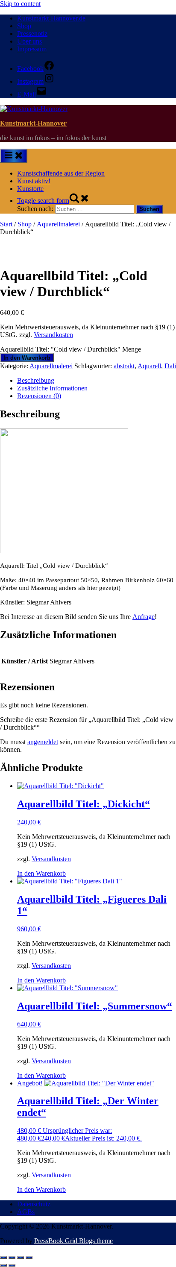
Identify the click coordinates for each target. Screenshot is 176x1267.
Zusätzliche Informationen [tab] (52, 388)
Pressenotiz (32, 33)
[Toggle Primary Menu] (13, 156)
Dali (170, 366)
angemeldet (42, 741)
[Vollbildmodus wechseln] (12, 1257)
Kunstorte (30, 188)
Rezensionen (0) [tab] (39, 395)
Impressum (32, 49)
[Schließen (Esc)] (29, 1257)
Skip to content (20, 3)
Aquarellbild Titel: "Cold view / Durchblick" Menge (70, 349)
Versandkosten (53, 334)
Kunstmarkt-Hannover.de (51, 18)
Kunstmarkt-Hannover (33, 123)
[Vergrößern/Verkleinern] (3, 1257)
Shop (24, 25)
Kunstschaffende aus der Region (61, 173)
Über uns (29, 41)
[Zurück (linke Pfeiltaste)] (3, 1265)
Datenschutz (33, 1204)
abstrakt (124, 366)
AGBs (26, 1211)
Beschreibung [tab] (35, 380)
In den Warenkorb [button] (41, 873)
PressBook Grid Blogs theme (73, 1240)
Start (6, 224)
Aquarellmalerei (58, 224)
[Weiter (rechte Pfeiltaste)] (12, 1265)
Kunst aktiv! (33, 181)
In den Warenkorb (26, 358)
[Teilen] (20, 1257)
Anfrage (143, 616)
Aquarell (149, 366)
